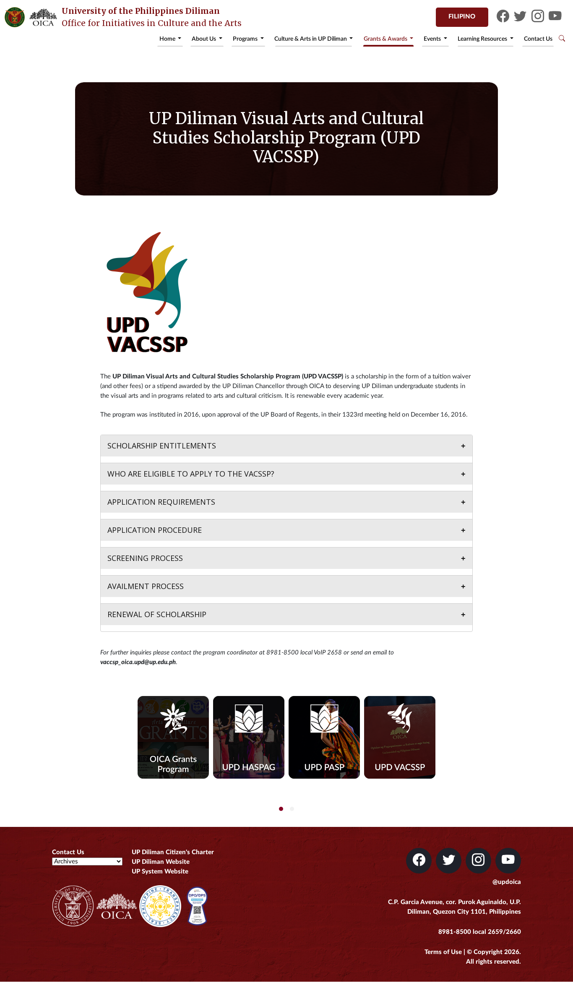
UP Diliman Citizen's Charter (173, 852)
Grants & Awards (386, 39)
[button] (281, 809)
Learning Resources (483, 39)
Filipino (461, 16)
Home (168, 39)
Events (433, 39)
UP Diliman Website (161, 862)
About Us (204, 39)
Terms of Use (443, 952)
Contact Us (538, 39)
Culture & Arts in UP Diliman (311, 39)
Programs (246, 39)
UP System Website (160, 871)
